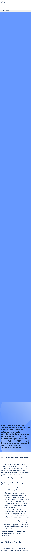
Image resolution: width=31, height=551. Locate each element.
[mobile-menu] (29, 7)
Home (2, 10)
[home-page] (7, 7)
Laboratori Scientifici (8, 533)
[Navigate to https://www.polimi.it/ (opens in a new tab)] (6, 2)
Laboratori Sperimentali (15, 531)
